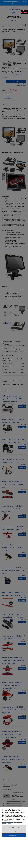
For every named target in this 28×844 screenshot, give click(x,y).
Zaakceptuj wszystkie (14, 835)
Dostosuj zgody (14, 831)
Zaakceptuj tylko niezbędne (14, 827)
